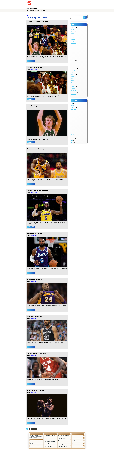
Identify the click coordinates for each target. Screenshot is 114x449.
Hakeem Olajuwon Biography (36, 353)
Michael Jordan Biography (35, 67)
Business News (73, 105)
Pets (72, 128)
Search (72, 15)
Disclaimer (31, 445)
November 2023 (73, 92)
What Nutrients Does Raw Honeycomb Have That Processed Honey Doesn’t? (50, 444)
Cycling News (73, 109)
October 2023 (73, 94)
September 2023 (73, 96)
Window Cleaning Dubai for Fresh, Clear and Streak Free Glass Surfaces (63, 444)
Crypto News (73, 107)
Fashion (72, 111)
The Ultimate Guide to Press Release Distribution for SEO (50, 439)
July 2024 (72, 76)
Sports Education (74, 132)
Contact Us (31, 10)
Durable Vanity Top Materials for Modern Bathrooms (63, 442)
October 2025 (73, 47)
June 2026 (73, 31)
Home (27, 10)
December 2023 (73, 90)
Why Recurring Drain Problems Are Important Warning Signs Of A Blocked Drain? (49, 446)
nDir (38, 23)
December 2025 (73, 43)
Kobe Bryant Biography (34, 279)
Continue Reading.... (31, 60)
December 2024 (73, 66)
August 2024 (73, 74)
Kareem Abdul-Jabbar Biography (37, 190)
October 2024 (73, 70)
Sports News (37, 10)
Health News (73, 445)
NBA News (73, 440)
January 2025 (73, 64)
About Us (31, 440)
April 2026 (73, 35)
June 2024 (73, 78)
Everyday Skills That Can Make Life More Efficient (50, 437)
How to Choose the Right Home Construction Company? (49, 441)
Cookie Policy (31, 446)
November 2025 (73, 45)
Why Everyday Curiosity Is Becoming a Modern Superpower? (49, 436)
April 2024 (73, 82)
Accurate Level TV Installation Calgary (62, 446)
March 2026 (73, 37)
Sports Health (73, 136)
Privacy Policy (31, 443)
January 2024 (73, 88)
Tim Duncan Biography (34, 316)
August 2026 (73, 27)
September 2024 (73, 72)
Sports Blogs (42, 10)
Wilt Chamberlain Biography (36, 390)
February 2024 (73, 86)
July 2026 (72, 29)
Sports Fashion (73, 134)
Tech (72, 140)
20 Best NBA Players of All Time (37, 21)
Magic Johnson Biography (35, 149)
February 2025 (73, 62)
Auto (72, 103)
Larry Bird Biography (33, 106)
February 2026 (73, 39)
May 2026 (72, 33)
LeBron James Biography (35, 233)
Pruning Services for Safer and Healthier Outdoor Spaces (64, 440)
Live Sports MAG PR (31, 8)
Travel (72, 142)
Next (34, 428)
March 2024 (73, 84)
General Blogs (73, 437)
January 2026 (73, 41)
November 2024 (73, 68)
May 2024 (72, 80)
